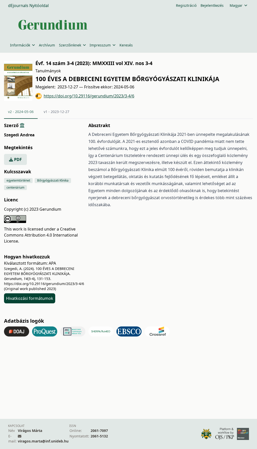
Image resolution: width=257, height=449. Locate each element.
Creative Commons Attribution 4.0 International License (41, 235)
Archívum (47, 45)
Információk (20, 45)
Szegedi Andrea (19, 135)
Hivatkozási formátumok (29, 298)
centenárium (15, 187)
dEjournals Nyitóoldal (28, 5)
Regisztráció (186, 5)
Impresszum (100, 45)
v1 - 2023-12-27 (56, 111)
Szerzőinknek (70, 45)
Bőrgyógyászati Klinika (53, 180)
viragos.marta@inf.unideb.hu (43, 441)
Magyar (236, 5)
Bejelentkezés (212, 5)
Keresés (126, 45)
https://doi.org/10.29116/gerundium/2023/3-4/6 (89, 96)
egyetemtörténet (18, 180)
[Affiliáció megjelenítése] (22, 125)
